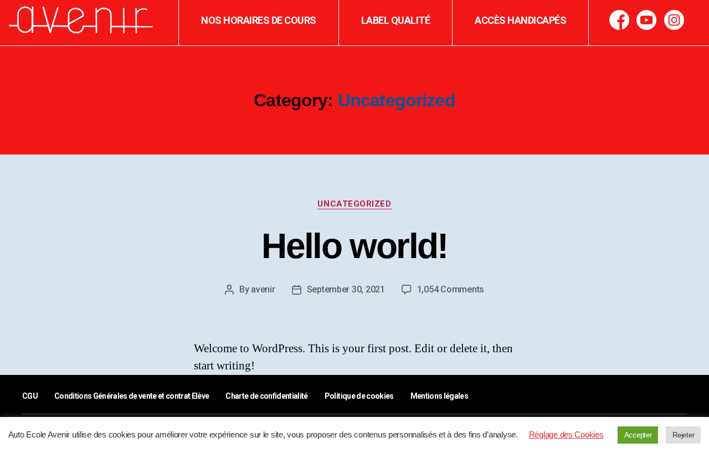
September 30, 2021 (346, 289)
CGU (30, 396)
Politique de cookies (359, 396)
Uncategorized (354, 204)
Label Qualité (395, 20)
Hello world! (354, 246)
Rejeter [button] (683, 435)
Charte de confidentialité (266, 396)
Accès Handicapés (520, 20)
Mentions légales (439, 396)
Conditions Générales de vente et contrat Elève (131, 396)
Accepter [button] (638, 435)
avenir (263, 289)
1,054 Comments (450, 289)
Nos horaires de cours (258, 20)
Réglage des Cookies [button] (566, 434)
